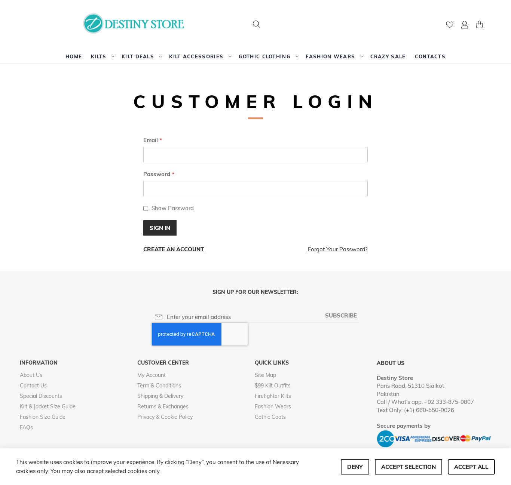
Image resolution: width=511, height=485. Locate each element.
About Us (31, 375)
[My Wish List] (449, 26)
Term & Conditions (159, 385)
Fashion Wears (273, 406)
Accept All (471, 466)
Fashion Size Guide (42, 417)
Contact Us (33, 385)
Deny (355, 466)
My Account (151, 375)
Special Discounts (41, 396)
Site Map (265, 375)
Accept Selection (408, 466)
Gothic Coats (270, 417)
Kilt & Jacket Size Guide (48, 406)
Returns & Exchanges (163, 406)
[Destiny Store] (136, 24)
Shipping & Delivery (160, 396)
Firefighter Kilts (273, 396)
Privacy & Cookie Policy (165, 417)
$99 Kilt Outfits (273, 385)
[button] (464, 25)
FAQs (26, 427)
